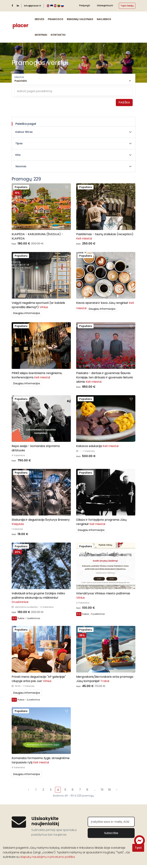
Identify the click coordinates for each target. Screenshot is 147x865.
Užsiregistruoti (105, 5)
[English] (48, 6)
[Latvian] (55, 6)
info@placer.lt (32, 5)
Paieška (124, 102)
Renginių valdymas (80, 19)
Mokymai (41, 35)
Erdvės (39, 19)
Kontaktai (58, 35)
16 (109, 790)
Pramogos (55, 19)
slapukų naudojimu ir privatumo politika (47, 857)
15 (102, 790)
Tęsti (138, 848)
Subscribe (111, 833)
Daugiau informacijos (26, 313)
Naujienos (104, 19)
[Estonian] (51, 6)
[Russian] (62, 6)
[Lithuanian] (59, 6)
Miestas (19, 77)
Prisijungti (84, 5)
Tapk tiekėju (127, 5)
